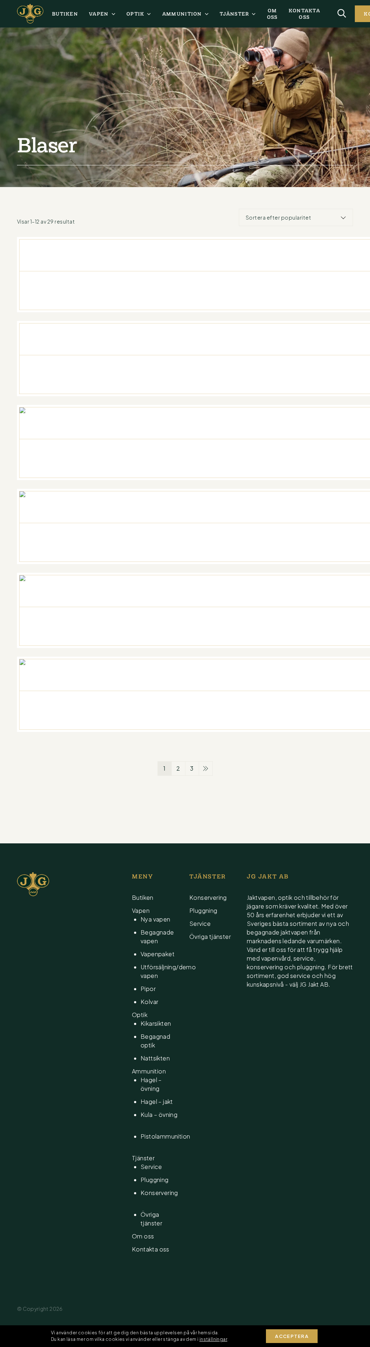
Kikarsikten (156, 1023)
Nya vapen (156, 919)
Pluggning (155, 1179)
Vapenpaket (158, 954)
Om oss (272, 13)
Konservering (208, 897)
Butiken (65, 13)
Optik (135, 13)
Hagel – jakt (157, 1101)
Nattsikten (155, 1058)
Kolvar (149, 1001)
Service (151, 1166)
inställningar (213, 1339)
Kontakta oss (304, 13)
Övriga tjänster (210, 936)
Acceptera (292, 1336)
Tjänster (234, 13)
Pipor (148, 988)
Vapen (99, 13)
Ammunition (182, 13)
